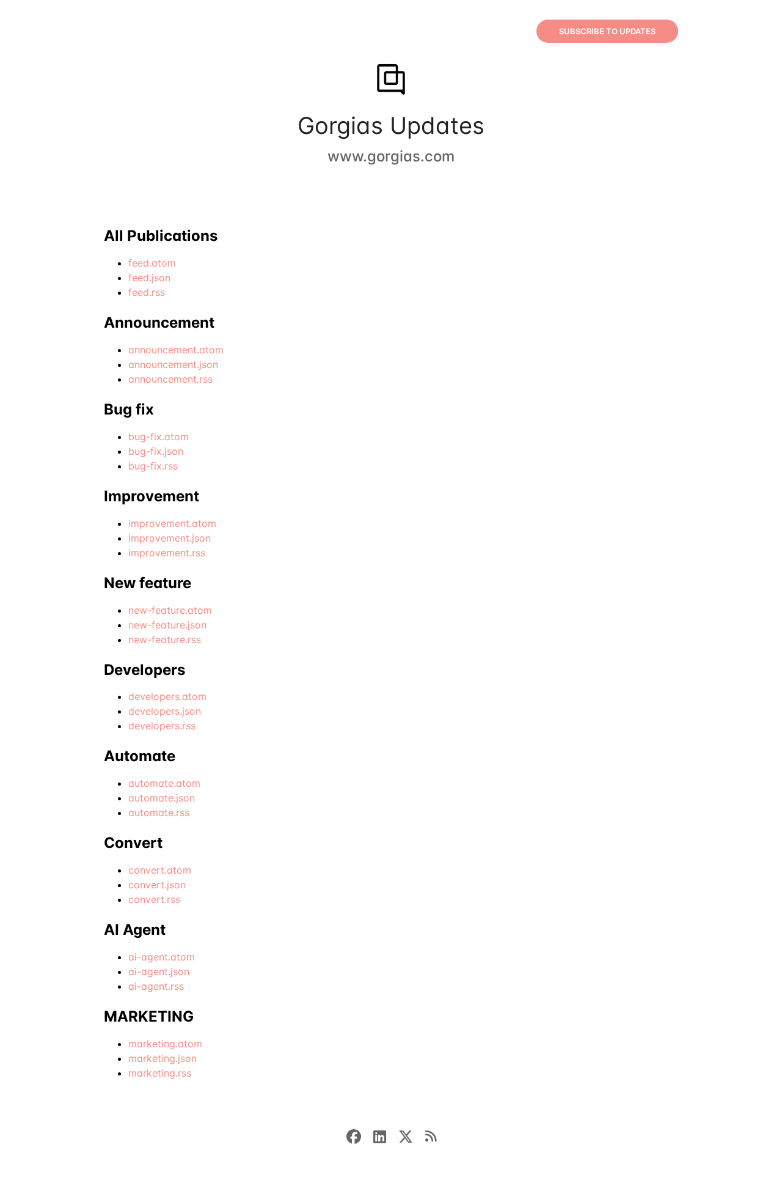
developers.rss (162, 726)
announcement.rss (170, 379)
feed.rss (146, 292)
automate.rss (158, 812)
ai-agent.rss (156, 986)
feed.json (149, 277)
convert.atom (159, 870)
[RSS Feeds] (430, 1135)
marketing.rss (159, 1073)
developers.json (164, 711)
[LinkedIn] (385, 1135)
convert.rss (154, 899)
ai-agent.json (158, 971)
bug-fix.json (155, 451)
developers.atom (167, 696)
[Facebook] (359, 1135)
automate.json (161, 798)
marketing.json (162, 1058)
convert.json (157, 885)
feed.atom (152, 263)
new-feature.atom (170, 610)
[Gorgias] (391, 81)
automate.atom (164, 783)
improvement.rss (166, 553)
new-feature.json (167, 625)
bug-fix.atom (158, 436)
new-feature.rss (164, 639)
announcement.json (173, 364)
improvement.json (169, 538)
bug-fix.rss (153, 466)
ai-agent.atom (161, 957)
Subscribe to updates (607, 31)
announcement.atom (176, 350)
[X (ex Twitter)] (411, 1135)
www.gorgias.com (391, 156)
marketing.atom (165, 1043)
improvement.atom (172, 523)
